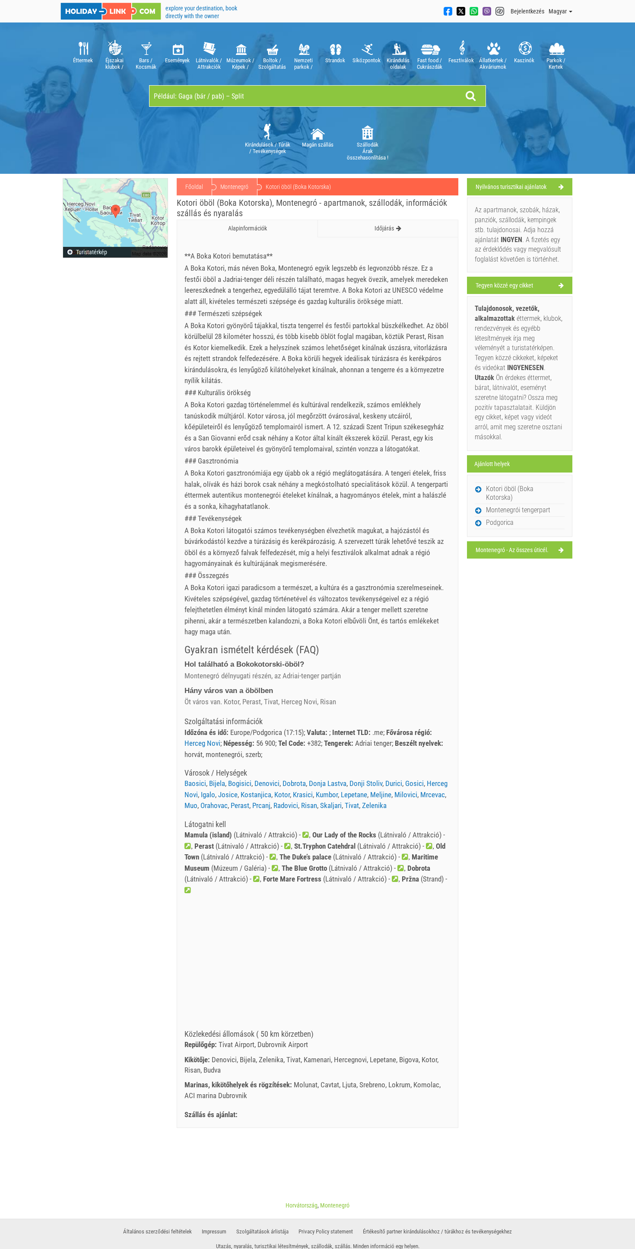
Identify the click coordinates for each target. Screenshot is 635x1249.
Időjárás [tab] (384, 228)
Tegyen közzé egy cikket (504, 285)
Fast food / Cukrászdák (429, 63)
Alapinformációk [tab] (247, 228)
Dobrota (294, 783)
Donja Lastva (327, 783)
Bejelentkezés (527, 11)
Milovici (405, 794)
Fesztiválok (461, 60)
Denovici (266, 783)
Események (177, 60)
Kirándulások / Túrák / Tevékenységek (267, 147)
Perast (240, 805)
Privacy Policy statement (325, 1231)
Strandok (335, 60)
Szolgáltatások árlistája (262, 1231)
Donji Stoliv (365, 783)
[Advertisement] (317, 964)
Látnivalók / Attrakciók (209, 63)
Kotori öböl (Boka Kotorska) (509, 493)
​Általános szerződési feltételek (157, 1231)
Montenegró (234, 186)
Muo (190, 805)
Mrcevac (432, 794)
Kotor (282, 794)
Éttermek (83, 60)
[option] (82, 54)
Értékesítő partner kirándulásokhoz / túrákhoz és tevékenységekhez (437, 1231)
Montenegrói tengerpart (518, 510)
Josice (228, 794)
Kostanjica (256, 794)
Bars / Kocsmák (146, 63)
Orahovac (214, 805)
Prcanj (261, 805)
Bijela (217, 783)
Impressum (214, 1231)
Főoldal (194, 186)
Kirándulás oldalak (398, 63)
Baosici (195, 783)
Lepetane (354, 794)
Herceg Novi (202, 743)
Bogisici (239, 783)
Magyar (558, 11)
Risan (309, 805)
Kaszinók (524, 60)
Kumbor (327, 794)
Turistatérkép (91, 252)
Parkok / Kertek (555, 63)
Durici (393, 783)
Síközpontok (366, 60)
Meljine (380, 794)
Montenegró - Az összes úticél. (512, 549)
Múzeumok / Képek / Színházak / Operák (240, 63)
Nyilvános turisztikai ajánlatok (511, 186)
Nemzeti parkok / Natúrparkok (303, 63)
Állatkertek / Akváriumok (493, 63)
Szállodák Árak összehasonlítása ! (367, 151)
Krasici (303, 794)
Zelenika (374, 805)
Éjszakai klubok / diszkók (114, 63)
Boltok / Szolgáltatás (272, 63)
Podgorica (500, 522)
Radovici (285, 805)
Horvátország (302, 1205)
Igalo (208, 794)
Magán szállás (317, 144)
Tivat (352, 805)
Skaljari (331, 805)
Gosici (414, 783)
